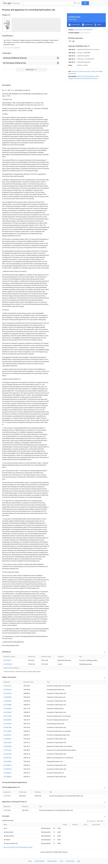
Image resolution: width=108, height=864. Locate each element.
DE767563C (7, 660)
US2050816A (7, 735)
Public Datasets (52, 861)
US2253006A (7, 746)
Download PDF (75, 24)
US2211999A (7, 716)
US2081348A (7, 727)
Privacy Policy (70, 861)
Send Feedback (39, 861)
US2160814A (7, 689)
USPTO (79, 76)
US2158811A (7, 765)
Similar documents (84, 71)
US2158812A (7, 773)
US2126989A (7, 712)
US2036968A (7, 697)
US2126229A (7, 693)
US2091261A (7, 686)
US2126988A (7, 704)
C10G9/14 (8, 40)
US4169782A (7, 664)
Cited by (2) (74, 71)
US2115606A (7, 731)
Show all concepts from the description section (17, 847)
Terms (61, 861)
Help (78, 861)
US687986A (7, 796)
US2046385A (7, 720)
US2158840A (7, 776)
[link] (31, 42)
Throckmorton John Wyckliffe (83, 29)
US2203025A (7, 701)
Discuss (95, 78)
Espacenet (79, 78)
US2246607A (7, 739)
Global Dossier (87, 78)
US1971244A (7, 750)
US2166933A (7, 723)
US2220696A (7, 708)
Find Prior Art (88, 24)
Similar (99, 24)
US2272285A (7, 742)
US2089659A (7, 769)
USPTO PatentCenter (88, 76)
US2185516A (7, 757)
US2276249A (7, 754)
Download (92, 821)
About (30, 861)
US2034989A (7, 761)
